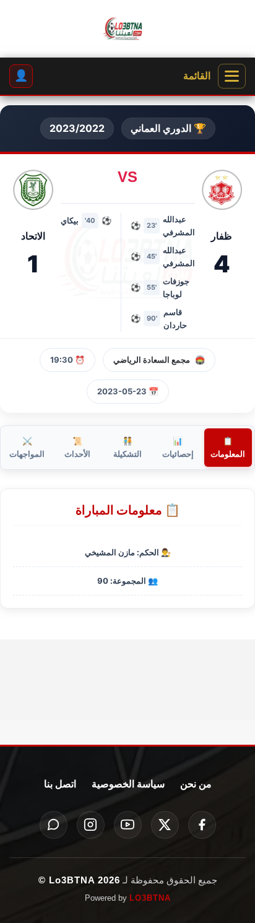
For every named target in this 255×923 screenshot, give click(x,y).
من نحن (196, 784)
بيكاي (70, 220)
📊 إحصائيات (178, 447)
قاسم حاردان (175, 318)
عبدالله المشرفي (179, 225)
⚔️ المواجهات (27, 447)
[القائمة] (232, 76)
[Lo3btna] (127, 29)
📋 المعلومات (227, 447)
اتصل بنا (60, 784)
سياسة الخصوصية (128, 784)
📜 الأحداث (77, 447)
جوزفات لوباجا (176, 287)
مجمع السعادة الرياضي (151, 360)
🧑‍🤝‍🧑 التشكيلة (127, 447)
